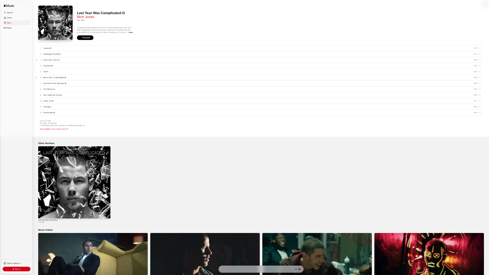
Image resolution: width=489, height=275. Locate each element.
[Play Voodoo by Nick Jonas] (40, 48)
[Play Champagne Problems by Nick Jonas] (40, 54)
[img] (9, 5)
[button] (16, 12)
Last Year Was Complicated (49, 147)
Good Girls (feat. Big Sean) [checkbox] (54, 83)
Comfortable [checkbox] (48, 113)
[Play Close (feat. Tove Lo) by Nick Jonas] (40, 60)
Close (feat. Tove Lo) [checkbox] (51, 60)
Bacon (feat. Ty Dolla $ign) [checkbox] (53, 77)
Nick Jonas (85, 17)
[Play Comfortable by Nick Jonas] (40, 113)
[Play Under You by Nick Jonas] (40, 101)
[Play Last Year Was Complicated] (41, 215)
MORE (131, 32)
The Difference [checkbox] (49, 89)
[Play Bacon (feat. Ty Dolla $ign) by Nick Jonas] (40, 77)
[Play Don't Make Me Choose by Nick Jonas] (40, 95)
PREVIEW (474, 48)
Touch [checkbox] (45, 72)
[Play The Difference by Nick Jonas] (40, 89)
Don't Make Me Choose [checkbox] (52, 95)
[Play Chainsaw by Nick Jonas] (40, 66)
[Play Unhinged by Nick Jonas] (40, 107)
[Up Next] (295, 269)
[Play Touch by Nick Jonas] (40, 72)
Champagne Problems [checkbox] (52, 54)
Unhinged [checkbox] (47, 107)
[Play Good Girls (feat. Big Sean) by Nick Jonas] (40, 83)
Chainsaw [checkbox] (47, 66)
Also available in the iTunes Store (53, 129)
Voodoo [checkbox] (46, 48)
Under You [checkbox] (47, 101)
